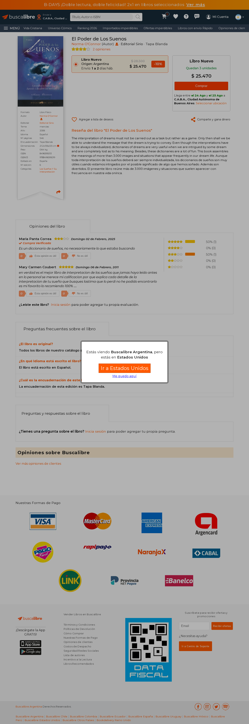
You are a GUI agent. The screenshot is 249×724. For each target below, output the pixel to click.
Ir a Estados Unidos (124, 368)
